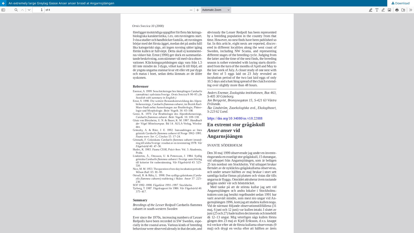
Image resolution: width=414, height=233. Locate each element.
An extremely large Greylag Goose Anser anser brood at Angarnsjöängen (61, 3)
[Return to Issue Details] (3, 3)
